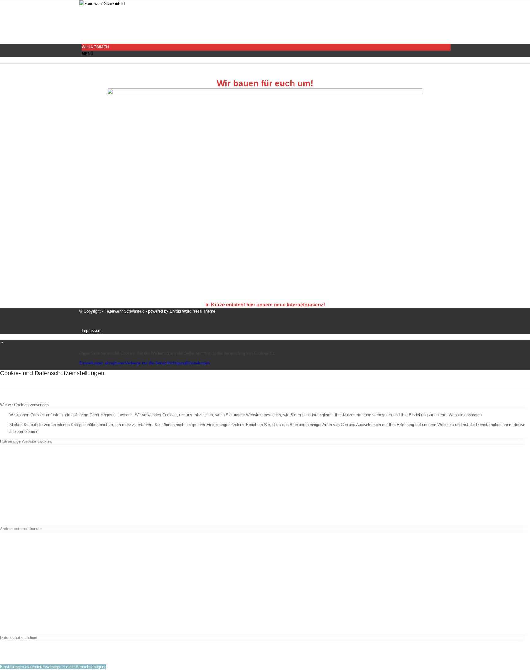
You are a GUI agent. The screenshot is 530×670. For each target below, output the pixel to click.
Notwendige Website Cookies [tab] (26, 441)
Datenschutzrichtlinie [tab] (18, 637)
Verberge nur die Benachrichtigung (155, 363)
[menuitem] (266, 47)
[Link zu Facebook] (83, 34)
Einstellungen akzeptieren (102, 363)
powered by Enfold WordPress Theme (181, 311)
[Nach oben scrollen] (2, 343)
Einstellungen (198, 363)
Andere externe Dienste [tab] (21, 528)
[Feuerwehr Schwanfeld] (125, 3)
